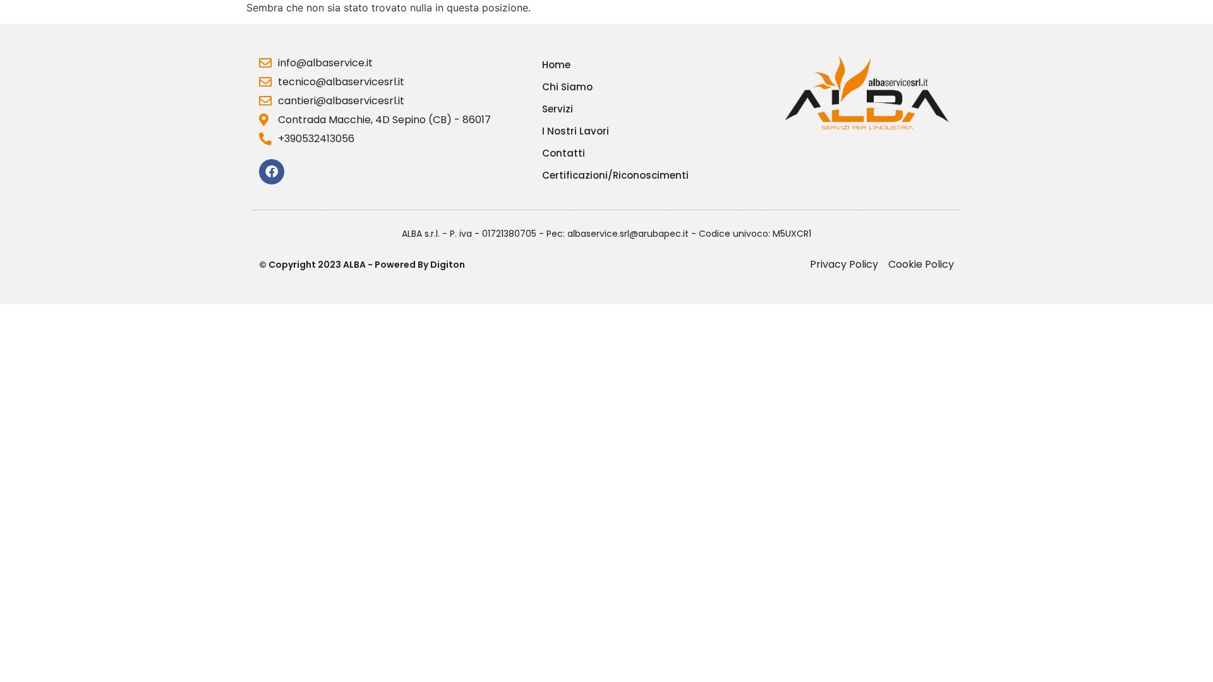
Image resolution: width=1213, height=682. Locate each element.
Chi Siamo (567, 87)
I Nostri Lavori (575, 131)
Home (556, 65)
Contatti (563, 153)
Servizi (557, 109)
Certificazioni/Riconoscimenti (615, 175)
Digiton (447, 264)
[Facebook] (271, 171)
